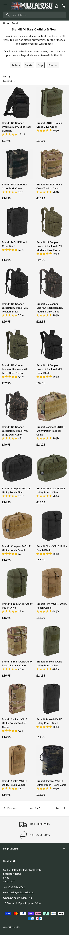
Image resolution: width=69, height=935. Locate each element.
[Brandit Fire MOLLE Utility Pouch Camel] (51, 583)
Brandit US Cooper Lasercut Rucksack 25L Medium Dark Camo (49, 307)
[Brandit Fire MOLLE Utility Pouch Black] (51, 525)
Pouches (52, 65)
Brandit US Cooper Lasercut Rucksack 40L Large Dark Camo (15, 430)
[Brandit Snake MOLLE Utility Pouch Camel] (17, 760)
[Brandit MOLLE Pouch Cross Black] (17, 221)
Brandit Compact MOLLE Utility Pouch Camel (16, 548)
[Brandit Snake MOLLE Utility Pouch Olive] (51, 641)
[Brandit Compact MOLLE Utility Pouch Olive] (51, 468)
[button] (63, 5)
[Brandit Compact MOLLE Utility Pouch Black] (17, 468)
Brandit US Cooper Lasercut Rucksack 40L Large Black (49, 369)
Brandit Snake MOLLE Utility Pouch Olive (49, 663)
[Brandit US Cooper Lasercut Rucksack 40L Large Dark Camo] (17, 406)
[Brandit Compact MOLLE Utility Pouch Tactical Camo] (51, 406)
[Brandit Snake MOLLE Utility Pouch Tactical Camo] (17, 698)
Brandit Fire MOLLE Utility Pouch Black (51, 548)
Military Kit (15, 927)
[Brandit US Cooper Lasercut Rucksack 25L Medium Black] (17, 283)
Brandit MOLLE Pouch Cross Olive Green (49, 124)
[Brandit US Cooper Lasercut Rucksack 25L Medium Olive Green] (51, 221)
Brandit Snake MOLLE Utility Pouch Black (49, 721)
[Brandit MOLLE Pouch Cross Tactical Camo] (51, 164)
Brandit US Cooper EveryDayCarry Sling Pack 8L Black (16, 126)
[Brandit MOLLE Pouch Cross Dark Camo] (17, 164)
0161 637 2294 (16, 886)
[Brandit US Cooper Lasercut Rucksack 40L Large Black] (51, 344)
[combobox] (34, 15)
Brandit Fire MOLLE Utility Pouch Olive (17, 605)
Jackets (16, 65)
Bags (40, 65)
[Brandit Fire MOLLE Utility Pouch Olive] (17, 583)
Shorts (28, 65)
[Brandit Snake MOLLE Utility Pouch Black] (51, 698)
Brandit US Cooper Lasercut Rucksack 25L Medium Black (15, 307)
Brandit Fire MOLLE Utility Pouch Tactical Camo (17, 663)
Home (6, 23)
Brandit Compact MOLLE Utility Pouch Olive (50, 490)
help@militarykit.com (22, 892)
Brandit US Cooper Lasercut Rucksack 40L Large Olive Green (15, 369)
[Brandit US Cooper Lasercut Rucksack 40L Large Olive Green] (17, 344)
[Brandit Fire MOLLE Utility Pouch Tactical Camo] (17, 641)
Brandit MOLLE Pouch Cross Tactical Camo (49, 186)
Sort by (6, 76)
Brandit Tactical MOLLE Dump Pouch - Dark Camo (51, 782)
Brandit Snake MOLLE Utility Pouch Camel (14, 782)
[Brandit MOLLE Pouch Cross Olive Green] (51, 102)
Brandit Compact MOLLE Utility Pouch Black (16, 490)
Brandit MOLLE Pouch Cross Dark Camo (14, 186)
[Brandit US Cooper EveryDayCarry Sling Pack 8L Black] (17, 102)
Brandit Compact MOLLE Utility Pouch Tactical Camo (50, 430)
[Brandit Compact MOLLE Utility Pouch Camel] (17, 525)
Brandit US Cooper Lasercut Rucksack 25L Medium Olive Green (49, 246)
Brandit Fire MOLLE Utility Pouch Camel (51, 605)
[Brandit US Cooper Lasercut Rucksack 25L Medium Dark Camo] (51, 283)
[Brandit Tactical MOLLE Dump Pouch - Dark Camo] (51, 760)
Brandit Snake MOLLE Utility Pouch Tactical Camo (14, 723)
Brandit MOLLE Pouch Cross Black (14, 244)
